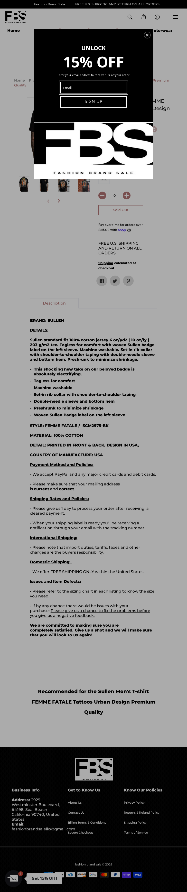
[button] (147, 35)
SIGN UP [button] (93, 101)
